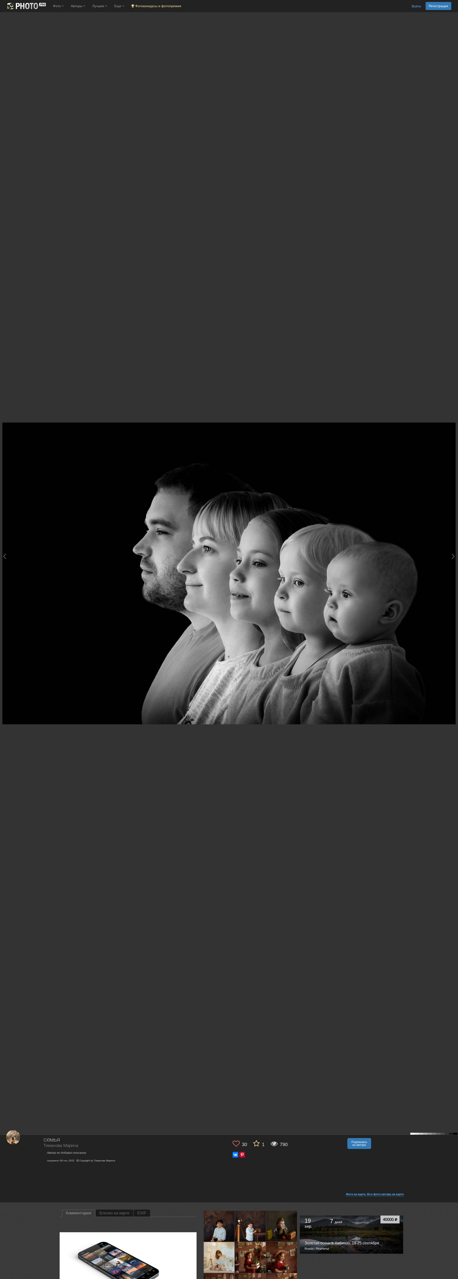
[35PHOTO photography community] (26, 6)
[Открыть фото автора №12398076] (250, 1226)
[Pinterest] (242, 1155)
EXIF (141, 1213)
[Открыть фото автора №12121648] (250, 1257)
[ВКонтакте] (235, 1155)
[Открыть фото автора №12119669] (281, 1257)
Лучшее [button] (98, 6)
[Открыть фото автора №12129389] (219, 1257)
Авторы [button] (77, 6)
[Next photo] (453, 556)
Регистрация (438, 6)
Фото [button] (57, 6)
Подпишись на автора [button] (359, 1143)
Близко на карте (114, 1213)
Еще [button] (118, 6)
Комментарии (78, 1213)
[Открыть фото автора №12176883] (281, 1226)
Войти (416, 6)
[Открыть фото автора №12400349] (219, 1226)
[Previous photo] (4, 556)
